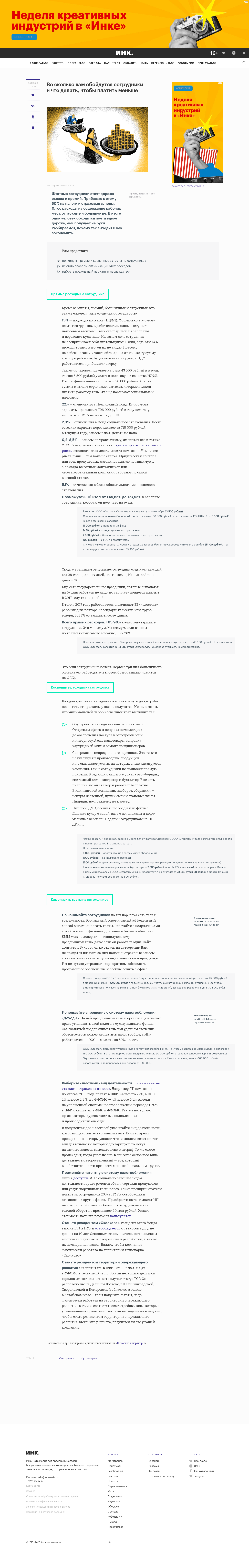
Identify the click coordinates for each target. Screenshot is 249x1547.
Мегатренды (115, 1461)
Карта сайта (33, 1486)
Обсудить (130, 63)
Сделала (94, 63)
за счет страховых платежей (205, 1019)
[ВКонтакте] (224, 53)
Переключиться (162, 63)
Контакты (154, 1471)
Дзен (196, 1466)
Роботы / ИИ (186, 63)
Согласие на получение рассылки (45, 1512)
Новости (113, 1481)
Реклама (154, 1466)
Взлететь (58, 63)
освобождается (107, 1228)
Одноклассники (203, 1471)
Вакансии (154, 1461)
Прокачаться (207, 63)
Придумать (114, 1466)
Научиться (112, 63)
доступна (81, 1178)
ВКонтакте (200, 1461)
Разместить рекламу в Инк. (188, 186)
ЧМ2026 (113, 1522)
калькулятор (120, 1216)
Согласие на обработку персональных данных (52, 1496)
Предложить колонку (161, 1476)
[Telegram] (244, 53)
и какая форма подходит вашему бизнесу (206, 921)
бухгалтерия (89, 1358)
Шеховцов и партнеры (131, 1343)
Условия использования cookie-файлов (48, 1507)
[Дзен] (234, 53)
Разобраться (39, 63)
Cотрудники (66, 1358)
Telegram (199, 1476)
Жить (144, 63)
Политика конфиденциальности (44, 1502)
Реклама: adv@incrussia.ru (42, 1477)
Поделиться (76, 63)
